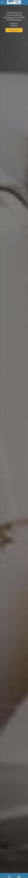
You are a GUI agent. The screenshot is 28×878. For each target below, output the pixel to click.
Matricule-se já (14, 30)
